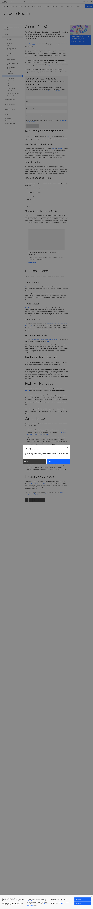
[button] (91, 896)
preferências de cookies (32, 900)
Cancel (26, 461)
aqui (62, 903)
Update (49, 461)
